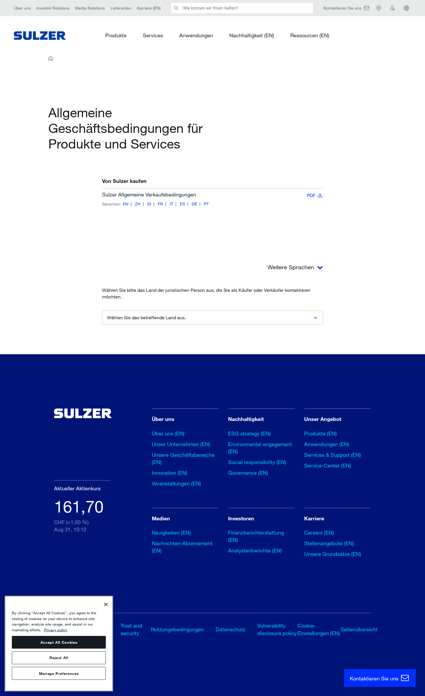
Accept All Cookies (58, 642)
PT (206, 203)
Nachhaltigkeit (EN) (251, 35)
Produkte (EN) (320, 433)
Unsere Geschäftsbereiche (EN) (183, 458)
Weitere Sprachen (291, 267)
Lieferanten (120, 7)
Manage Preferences (59, 673)
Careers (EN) (319, 532)
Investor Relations (52, 7)
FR (160, 203)
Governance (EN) (248, 472)
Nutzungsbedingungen (177, 629)
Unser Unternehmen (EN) (181, 444)
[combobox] (212, 317)
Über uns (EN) (168, 433)
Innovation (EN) (169, 472)
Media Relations (90, 7)
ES (182, 203)
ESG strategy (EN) (249, 433)
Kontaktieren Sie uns (375, 678)
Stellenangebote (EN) (329, 543)
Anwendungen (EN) (326, 444)
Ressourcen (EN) (309, 35)
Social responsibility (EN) (257, 462)
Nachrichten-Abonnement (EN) (182, 547)
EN (125, 203)
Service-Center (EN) (327, 465)
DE (194, 203)
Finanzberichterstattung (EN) (256, 536)
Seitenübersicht (359, 629)
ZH (138, 203)
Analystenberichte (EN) (255, 550)
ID (149, 203)
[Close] (105, 604)
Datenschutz (230, 629)
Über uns (22, 7)
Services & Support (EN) (332, 455)
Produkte (116, 35)
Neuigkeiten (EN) (171, 532)
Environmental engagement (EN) (260, 447)
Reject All (58, 658)
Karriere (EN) (149, 7)
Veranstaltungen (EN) (176, 483)
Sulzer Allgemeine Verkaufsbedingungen (208, 195)
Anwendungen (196, 35)
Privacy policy (56, 630)
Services (153, 35)
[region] (59, 643)
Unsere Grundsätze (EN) (332, 554)
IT (171, 203)
